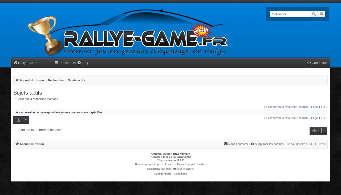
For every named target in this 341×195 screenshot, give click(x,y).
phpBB (158, 164)
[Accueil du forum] (128, 32)
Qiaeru (190, 168)
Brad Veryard (181, 153)
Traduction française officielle (164, 168)
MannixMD (184, 156)
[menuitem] (82, 63)
